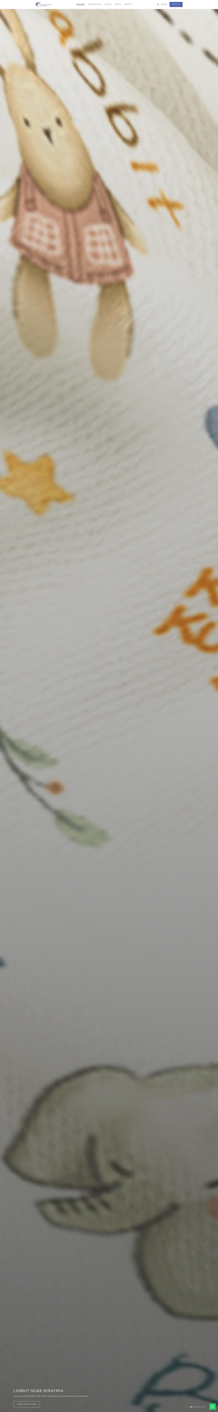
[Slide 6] (199, 1406)
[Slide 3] (193, 1406)
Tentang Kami (94, 4)
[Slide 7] (201, 1406)
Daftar (176, 4)
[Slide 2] (191, 1406)
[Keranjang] (158, 4)
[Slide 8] (203, 1406)
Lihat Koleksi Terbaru (29, 1404)
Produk (108, 4)
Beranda (81, 4)
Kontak (127, 4)
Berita (118, 4)
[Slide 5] (197, 1406)
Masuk (164, 4)
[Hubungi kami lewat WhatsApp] (212, 1406)
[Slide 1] (189, 1406)
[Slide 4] (195, 1406)
